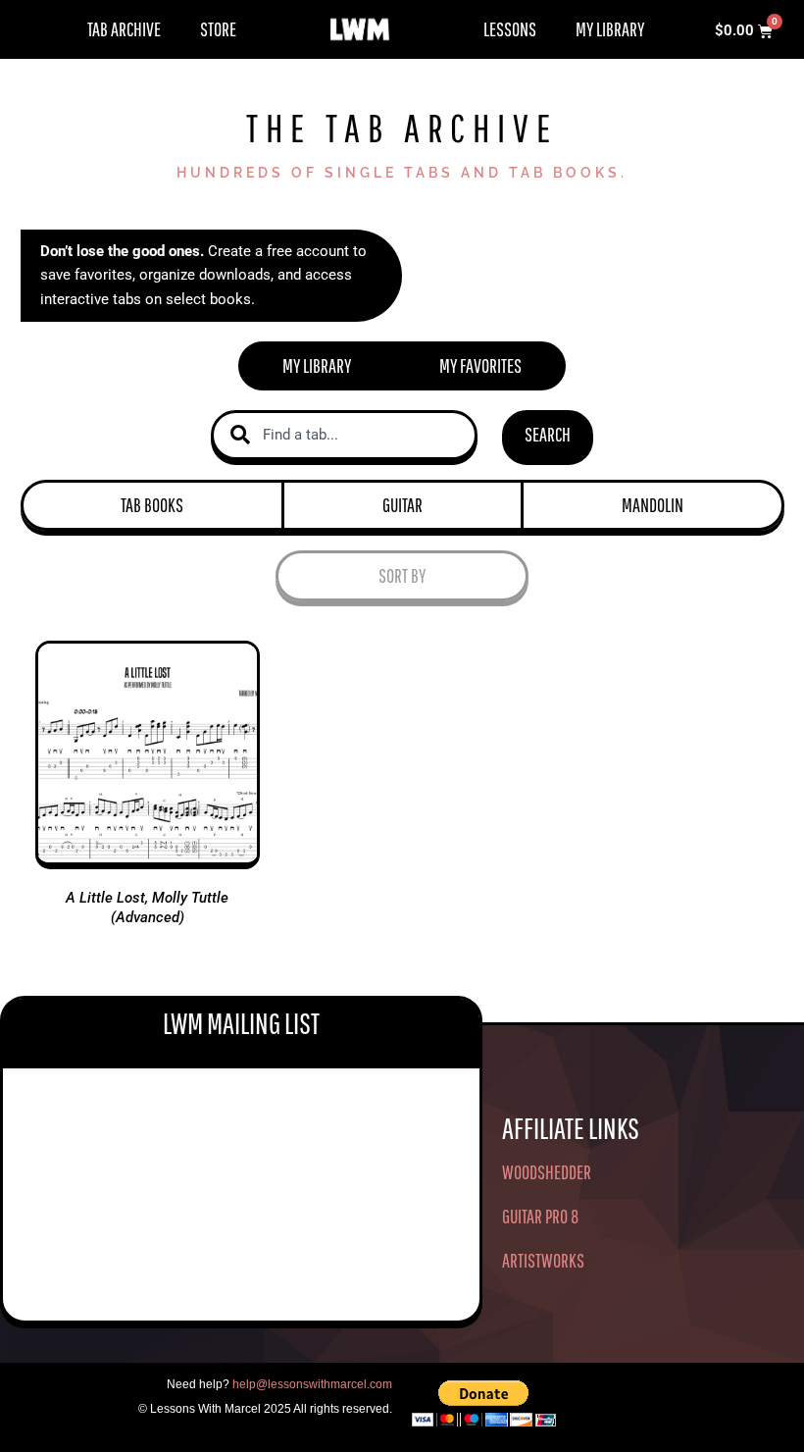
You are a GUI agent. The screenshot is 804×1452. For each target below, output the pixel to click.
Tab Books (152, 504)
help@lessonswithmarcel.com (312, 1384)
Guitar (402, 504)
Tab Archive (124, 29)
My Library (610, 29)
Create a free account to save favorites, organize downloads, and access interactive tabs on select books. (203, 275)
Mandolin (652, 504)
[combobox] (344, 435)
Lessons (509, 29)
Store (218, 29)
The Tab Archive (402, 127)
